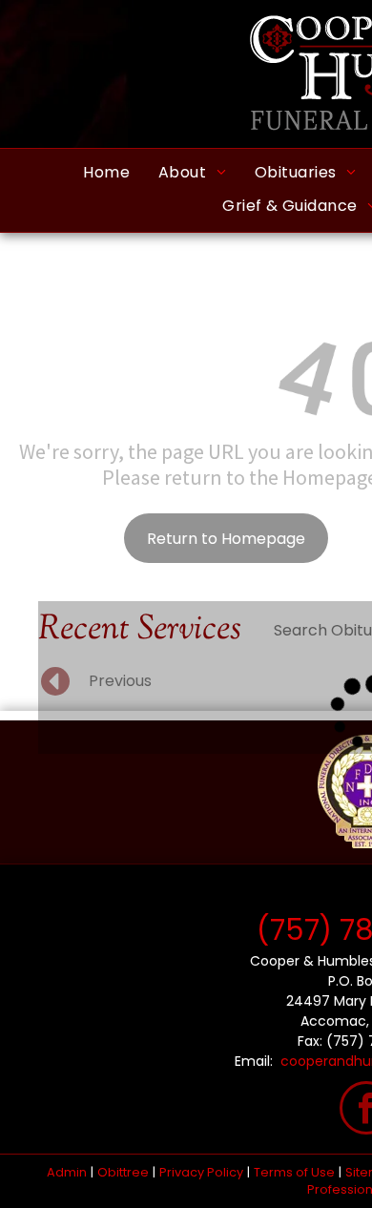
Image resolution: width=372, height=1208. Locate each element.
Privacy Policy (201, 1172)
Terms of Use (294, 1172)
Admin (67, 1172)
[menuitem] (106, 172)
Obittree (123, 1172)
